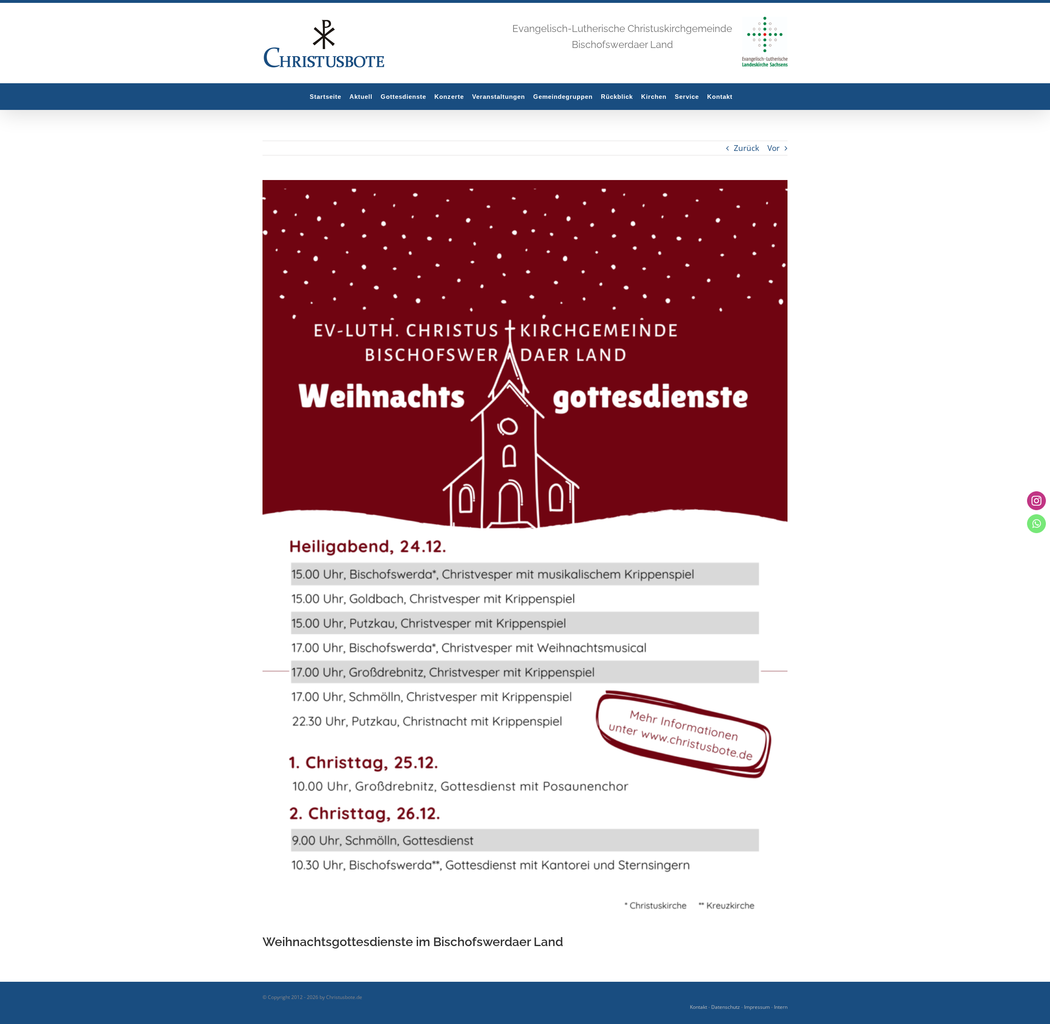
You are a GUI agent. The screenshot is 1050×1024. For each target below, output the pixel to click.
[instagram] (1036, 500)
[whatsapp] (1036, 523)
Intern (781, 1006)
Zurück (746, 148)
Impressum (757, 1006)
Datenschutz (725, 1006)
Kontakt (698, 1006)
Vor (773, 148)
